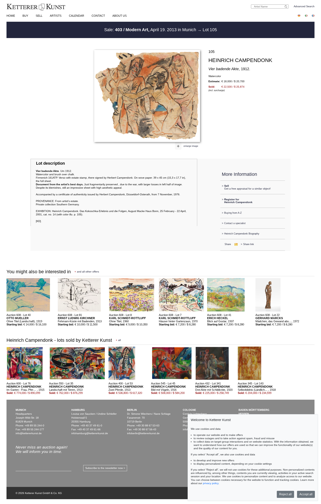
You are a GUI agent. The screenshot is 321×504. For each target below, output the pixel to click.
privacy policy (210, 483)
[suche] (286, 6)
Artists (55, 15)
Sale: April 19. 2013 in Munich (150, 29)
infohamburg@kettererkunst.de (89, 433)
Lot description (50, 163)
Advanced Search (304, 6)
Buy (25, 15)
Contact (98, 15)
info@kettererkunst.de (29, 433)
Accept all (305, 494)
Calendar (76, 15)
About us (119, 15)
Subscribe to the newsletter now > (105, 468)
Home (11, 15)
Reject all (285, 494)
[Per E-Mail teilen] (235, 244)
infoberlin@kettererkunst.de (143, 433)
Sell (39, 15)
